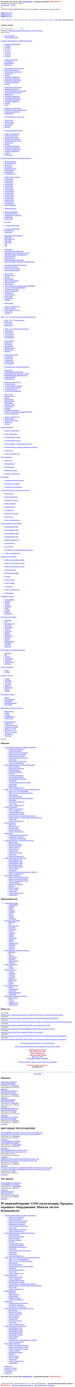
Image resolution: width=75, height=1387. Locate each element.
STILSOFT (8, 242)
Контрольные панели (12, 70)
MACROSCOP (10, 239)
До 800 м (8, 47)
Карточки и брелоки (11, 513)
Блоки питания (10, 295)
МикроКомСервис (11, 703)
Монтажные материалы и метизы (12, 708)
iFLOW (7, 629)
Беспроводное (9, 230)
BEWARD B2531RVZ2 (8, 1092)
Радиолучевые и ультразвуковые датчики (18, 444)
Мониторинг (9, 303)
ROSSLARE (9, 687)
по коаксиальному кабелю (13, 386)
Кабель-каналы (10, 580)
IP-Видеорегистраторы (12, 177)
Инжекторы (9, 296)
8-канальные (9, 186)
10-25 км (7, 54)
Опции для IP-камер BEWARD (15, 287)
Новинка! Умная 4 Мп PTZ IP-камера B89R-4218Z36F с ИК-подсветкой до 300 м (28, 1029)
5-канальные (9, 182)
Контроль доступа (7, 675)
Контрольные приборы (12, 139)
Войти (13, 5)
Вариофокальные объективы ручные (17, 253)
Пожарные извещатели (12, 79)
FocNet (7, 713)
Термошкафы (9, 593)
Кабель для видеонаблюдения (14, 560)
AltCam (7, 639)
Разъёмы (7, 300)
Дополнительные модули (13, 72)
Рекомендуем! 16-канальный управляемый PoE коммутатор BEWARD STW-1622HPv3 (29, 1018)
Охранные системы (7, 596)
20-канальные (9, 194)
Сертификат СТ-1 (11, 174)
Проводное (8, 232)
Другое (7, 313)
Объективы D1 (10, 258)
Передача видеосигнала (12, 382)
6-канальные (9, 184)
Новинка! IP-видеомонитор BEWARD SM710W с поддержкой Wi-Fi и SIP (25, 1025)
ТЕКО (7, 608)
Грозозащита (9, 298)
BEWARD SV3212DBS (8, 1119)
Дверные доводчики (11, 500)
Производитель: (6, 1085)
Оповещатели (9, 113)
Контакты (8, 736)
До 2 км (7, 49)
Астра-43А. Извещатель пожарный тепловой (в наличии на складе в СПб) (25, 1169)
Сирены (7, 84)
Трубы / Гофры (10, 583)
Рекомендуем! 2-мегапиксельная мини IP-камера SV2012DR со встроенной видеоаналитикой (32, 1015)
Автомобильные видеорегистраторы (17, 367)
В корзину (4, 1089)
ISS (6, 244)
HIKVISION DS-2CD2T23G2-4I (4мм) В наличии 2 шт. (19, 1160)
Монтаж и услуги (10, 730)
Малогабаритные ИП (12, 540)
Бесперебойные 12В (11, 527)
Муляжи (7, 351)
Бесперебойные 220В (12, 533)
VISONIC (8, 601)
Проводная (8, 65)
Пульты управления (11, 291)
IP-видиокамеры (10, 722)
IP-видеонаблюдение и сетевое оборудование (16, 158)
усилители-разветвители (13, 391)
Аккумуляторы (10, 543)
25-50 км (7, 56)
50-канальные (9, 202)
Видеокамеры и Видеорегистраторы (13, 650)
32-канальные (9, 198)
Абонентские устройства (13, 215)
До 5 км (7, 51)
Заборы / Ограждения (12, 430)
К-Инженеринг (10, 699)
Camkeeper (8, 631)
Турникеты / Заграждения (13, 487)
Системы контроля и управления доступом (15, 490)
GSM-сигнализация (11, 60)
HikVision (8, 646)
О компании (9, 734)
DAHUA (8, 634)
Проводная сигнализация (13, 87)
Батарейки (8, 125)
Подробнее (37, 1074)
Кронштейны (9, 279)
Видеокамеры (9, 341)
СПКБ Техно (9, 718)
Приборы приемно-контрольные (15, 91)
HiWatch (7, 638)
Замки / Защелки (10, 503)
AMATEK (8, 660)
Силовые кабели (10, 570)
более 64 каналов (10, 205)
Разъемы (7, 408)
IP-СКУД (8, 222)
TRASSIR (8, 241)
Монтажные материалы (9, 556)
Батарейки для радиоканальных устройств (19, 550)
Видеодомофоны (6, 457)
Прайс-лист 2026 (10, 729)
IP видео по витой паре (12, 268)
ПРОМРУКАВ (10, 716)
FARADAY (8, 701)
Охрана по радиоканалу (13, 44)
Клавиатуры (9, 73)
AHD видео (8, 723)
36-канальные (9, 200)
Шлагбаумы (5, 477)
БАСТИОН (8, 705)
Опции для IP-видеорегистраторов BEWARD (20, 286)
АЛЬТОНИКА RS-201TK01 (10, 1184)
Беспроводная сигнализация (14, 68)
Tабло (7, 105)
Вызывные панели (11, 213)
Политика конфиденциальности (22, 1385)
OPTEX (7, 672)
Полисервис (9, 627)
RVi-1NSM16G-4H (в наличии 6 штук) (13, 1152)
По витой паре (9, 384)
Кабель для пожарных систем (14, 566)
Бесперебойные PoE (11, 537)
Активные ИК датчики (12, 437)
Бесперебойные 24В (11, 530)
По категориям (10, 36)
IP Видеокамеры (10, 308)
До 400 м (8, 46)
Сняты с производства (12, 134)
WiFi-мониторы (10, 464)
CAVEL (7, 715)
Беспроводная (9, 63)
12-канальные (9, 191)
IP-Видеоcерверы (10, 208)
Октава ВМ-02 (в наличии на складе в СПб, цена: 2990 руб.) (21, 1134)
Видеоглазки (9, 350)
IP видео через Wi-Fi (11, 267)
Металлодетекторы (11, 497)
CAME (7, 679)
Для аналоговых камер (12, 270)
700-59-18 (6, 16)
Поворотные (9, 325)
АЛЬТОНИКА (9, 599)
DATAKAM (9, 636)
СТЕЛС (7, 610)
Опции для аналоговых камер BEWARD (18, 412)
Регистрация (5, 5)
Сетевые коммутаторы (12, 225)
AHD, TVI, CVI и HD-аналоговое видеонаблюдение (18, 317)
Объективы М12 (10, 256)
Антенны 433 (9, 122)
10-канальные (9, 189)
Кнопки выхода (10, 507)
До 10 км (8, 53)
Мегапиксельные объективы (14, 260)
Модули (7, 127)
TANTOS (8, 645)
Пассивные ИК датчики (13, 440)
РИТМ (7, 603)
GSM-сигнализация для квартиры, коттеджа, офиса (25, 30)
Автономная (9, 61)
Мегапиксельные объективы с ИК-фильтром (19, 262)
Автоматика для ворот (12, 483)
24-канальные (9, 196)
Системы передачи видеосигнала (16, 265)
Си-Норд (8, 605)
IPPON (7, 698)
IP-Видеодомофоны (11, 212)
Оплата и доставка (11, 732)
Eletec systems (9, 711)
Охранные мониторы (12, 289)
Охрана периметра (7, 427)
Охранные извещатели (12, 77)
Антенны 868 (9, 124)
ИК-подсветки (9, 401)
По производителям (11, 37)
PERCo (7, 689)
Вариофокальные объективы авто (16, 255)
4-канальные (9, 180)
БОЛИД (7, 612)
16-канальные (9, 193)
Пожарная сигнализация (13, 108)
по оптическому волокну (13, 387)
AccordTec (8, 684)
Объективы (8, 249)
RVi (6, 246)
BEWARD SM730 (6, 1193)
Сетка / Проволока (11, 434)
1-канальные (9, 179)
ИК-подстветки (10, 282)
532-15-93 (6, 13)
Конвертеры (9, 217)
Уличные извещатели (12, 82)
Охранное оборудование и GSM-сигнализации (16, 41)
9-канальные (9, 187)
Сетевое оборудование (12, 229)
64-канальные (9, 203)
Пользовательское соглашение (45, 1385)
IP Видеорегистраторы (12, 310)
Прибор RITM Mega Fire (9, 1110)
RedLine (7, 632)
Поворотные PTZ (10, 168)
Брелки (7, 75)
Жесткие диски (10, 275)
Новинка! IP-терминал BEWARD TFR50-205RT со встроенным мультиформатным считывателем (33, 1039)
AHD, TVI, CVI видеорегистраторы (17, 329)
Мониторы (8, 460)
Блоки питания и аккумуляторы (11, 523)
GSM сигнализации (11, 135)
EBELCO (8, 686)
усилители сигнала (11, 389)
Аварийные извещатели (13, 80)
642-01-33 (6, 14)
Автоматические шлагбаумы (14, 480)
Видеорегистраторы (11, 355)
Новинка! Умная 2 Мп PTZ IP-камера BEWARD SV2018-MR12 (22, 1032)
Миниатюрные (10, 170)
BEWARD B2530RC (7, 1101)
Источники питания (7, 694)
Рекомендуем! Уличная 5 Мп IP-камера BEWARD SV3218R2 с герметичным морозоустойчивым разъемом (36, 1022)
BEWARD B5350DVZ (8, 1084)
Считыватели (9, 510)
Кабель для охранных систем (14, 563)
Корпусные (8, 165)
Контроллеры (9, 493)
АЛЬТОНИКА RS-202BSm (10, 1143)
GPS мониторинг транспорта (14, 117)
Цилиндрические (10, 163)
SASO (7, 670)
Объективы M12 (10, 377)
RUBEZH (8, 607)
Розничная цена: (6, 1087)
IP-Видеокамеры (10, 161)
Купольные (8, 167)
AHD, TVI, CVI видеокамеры (14, 320)
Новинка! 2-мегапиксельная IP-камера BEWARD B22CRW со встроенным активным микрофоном (34, 1036)
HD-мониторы (9, 467)
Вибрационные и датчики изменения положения (21, 447)
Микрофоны (9, 284)
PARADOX (8, 614)
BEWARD (8, 237)
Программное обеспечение (14, 130)
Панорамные (9, 172)
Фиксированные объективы (14, 251)
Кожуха (7, 277)
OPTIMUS (8, 643)
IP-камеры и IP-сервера (8, 617)
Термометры (9, 293)
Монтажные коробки (12, 280)
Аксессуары (9, 120)
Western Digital (9, 641)
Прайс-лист (8, 1366)
